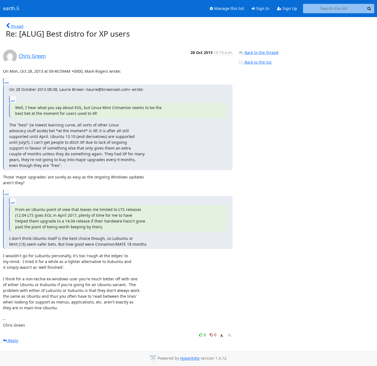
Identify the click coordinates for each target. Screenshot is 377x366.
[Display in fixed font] (221, 335)
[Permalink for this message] (230, 335)
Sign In (262, 8)
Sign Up (289, 8)
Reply (12, 340)
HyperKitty (190, 358)
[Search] (369, 8)
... (7, 81)
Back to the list (257, 62)
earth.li (11, 8)
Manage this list (228, 8)
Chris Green (32, 56)
